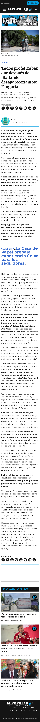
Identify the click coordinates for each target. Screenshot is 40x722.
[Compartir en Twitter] (7, 108)
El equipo (11, 710)
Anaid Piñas (5, 690)
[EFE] (5, 121)
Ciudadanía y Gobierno (22, 655)
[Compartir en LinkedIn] (30, 108)
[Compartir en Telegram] (16, 108)
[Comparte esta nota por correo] (21, 108)
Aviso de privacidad (30, 710)
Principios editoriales (27, 707)
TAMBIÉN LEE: (7, 249)
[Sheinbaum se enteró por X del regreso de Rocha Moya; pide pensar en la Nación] (20, 669)
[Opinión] (20, 21)
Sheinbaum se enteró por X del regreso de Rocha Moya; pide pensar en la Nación (17, 683)
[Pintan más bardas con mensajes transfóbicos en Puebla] (20, 602)
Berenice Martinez (7, 620)
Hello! (4, 62)
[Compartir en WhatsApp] (12, 108)
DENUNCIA (33, 3)
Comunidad (18, 620)
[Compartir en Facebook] (3, 108)
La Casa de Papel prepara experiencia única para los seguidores (19, 256)
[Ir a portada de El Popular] (20, 9)
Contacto (19, 710)
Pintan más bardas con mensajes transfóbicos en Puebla (18, 615)
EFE (13, 120)
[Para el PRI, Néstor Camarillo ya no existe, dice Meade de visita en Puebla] (20, 634)
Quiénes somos (13, 707)
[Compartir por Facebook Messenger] (25, 108)
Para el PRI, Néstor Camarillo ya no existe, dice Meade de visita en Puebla (19, 649)
